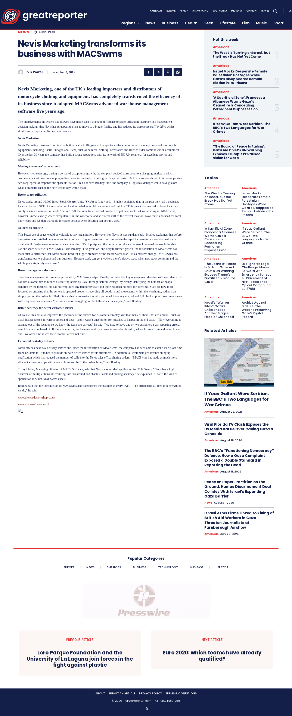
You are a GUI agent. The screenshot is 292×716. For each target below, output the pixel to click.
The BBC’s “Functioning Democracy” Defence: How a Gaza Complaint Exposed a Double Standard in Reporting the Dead (239, 457)
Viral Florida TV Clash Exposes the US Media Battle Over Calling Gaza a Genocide (238, 429)
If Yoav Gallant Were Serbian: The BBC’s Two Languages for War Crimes (241, 128)
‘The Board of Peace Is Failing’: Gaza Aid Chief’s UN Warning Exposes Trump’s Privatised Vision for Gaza (239, 152)
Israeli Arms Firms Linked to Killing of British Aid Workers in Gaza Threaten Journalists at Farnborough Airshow (239, 520)
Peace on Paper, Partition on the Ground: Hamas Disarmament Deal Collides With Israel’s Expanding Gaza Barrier (237, 489)
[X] (158, 72)
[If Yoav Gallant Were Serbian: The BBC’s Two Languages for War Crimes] (239, 362)
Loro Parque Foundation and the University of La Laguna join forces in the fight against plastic (80, 659)
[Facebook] (148, 72)
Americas (221, 47)
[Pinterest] (168, 72)
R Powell (36, 72)
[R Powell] (21, 72)
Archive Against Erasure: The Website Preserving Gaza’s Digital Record (256, 309)
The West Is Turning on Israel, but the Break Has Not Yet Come (241, 54)
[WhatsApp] (178, 72)
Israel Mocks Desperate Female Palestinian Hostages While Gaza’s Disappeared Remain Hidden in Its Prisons (240, 77)
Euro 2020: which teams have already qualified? (212, 656)
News (23, 32)
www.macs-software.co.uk (34, 404)
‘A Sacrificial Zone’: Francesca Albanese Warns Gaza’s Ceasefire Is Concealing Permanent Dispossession (239, 103)
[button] (275, 11)
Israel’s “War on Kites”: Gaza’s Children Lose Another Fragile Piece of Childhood (219, 309)
